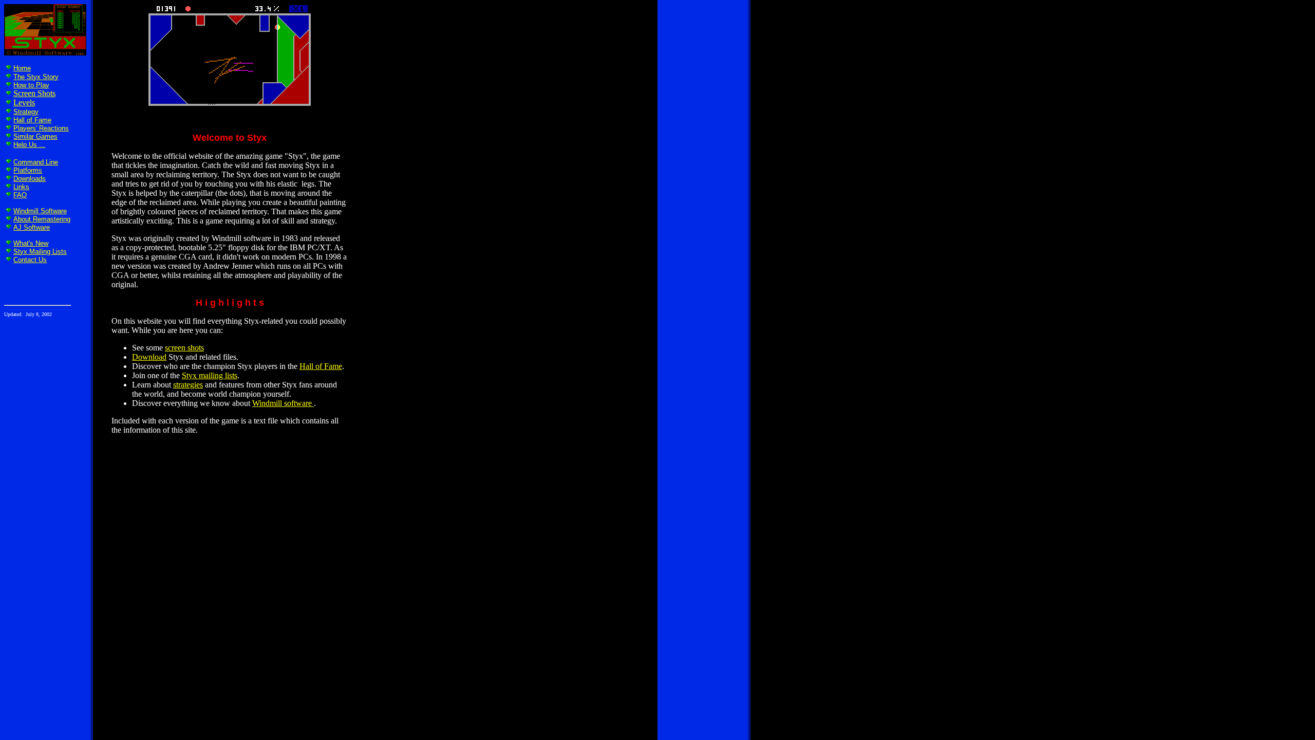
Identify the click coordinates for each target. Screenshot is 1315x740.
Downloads (29, 178)
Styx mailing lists (209, 375)
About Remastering (41, 219)
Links (21, 187)
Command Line (35, 162)
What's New (30, 243)
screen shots (184, 347)
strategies (188, 384)
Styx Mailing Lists (40, 251)
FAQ (20, 195)
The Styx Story (36, 77)
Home (22, 68)
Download (149, 357)
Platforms (27, 170)
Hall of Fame (32, 120)
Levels (24, 102)
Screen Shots (34, 93)
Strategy (26, 112)
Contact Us (30, 260)
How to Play (31, 85)
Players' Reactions (41, 128)
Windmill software (283, 403)
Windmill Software (40, 211)
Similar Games (35, 136)
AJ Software (31, 227)
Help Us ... (29, 145)
